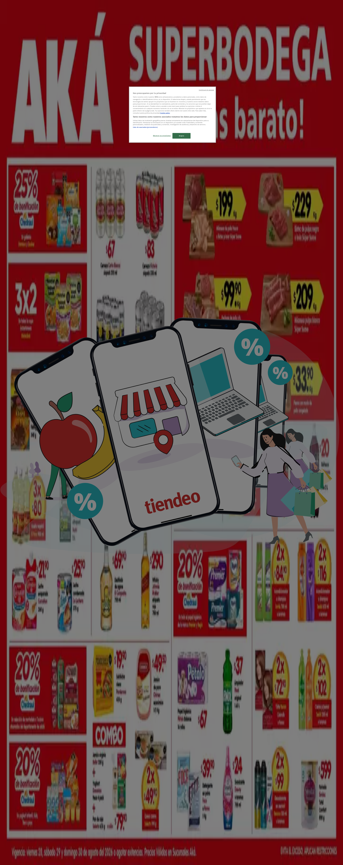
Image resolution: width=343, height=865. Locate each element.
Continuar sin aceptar (206, 90)
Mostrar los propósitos (162, 136)
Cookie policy (165, 113)
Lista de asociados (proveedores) (145, 127)
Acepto (181, 136)
